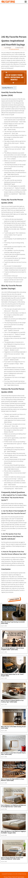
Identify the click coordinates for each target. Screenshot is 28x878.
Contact (22, 877)
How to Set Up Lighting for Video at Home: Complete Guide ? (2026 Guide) (12, 648)
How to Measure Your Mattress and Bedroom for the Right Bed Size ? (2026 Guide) (13, 805)
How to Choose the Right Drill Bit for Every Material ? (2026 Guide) (12, 779)
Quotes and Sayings (14, 49)
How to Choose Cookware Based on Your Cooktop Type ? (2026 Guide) (12, 701)
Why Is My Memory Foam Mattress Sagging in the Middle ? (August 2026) (13, 832)
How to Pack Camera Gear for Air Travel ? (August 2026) (12, 675)
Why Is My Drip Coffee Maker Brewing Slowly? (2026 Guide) (13, 727)
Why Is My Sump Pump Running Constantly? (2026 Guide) (13, 622)
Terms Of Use (16, 877)
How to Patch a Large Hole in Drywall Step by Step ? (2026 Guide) (13, 753)
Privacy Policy (7, 877)
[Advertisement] (14, 18)
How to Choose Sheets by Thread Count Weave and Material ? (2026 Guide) (12, 858)
